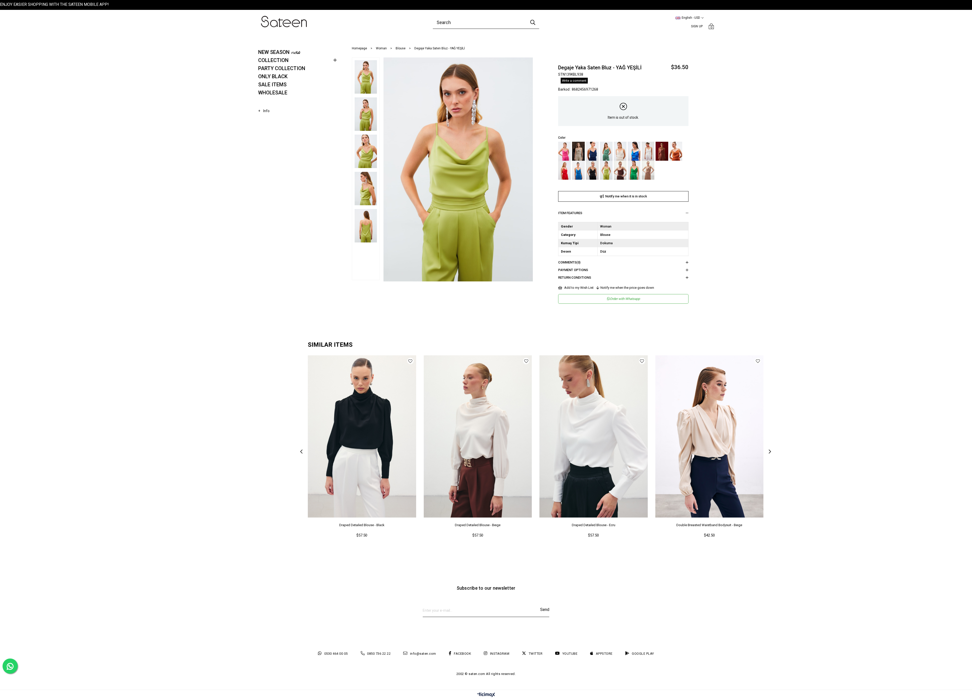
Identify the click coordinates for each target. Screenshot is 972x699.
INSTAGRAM (499, 653)
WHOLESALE (272, 93)
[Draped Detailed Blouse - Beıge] (478, 436)
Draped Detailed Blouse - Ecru (593, 525)
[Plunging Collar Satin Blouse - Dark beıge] (578, 151)
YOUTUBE (569, 653)
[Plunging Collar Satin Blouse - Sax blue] (634, 151)
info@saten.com (423, 653)
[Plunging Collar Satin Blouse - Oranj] (676, 151)
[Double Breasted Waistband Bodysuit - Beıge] (709, 436)
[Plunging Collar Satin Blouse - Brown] (620, 170)
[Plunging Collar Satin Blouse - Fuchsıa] (564, 151)
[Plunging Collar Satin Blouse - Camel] (648, 170)
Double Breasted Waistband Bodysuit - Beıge (709, 525)
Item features (570, 213)
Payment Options (573, 270)
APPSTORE (604, 653)
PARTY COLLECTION (281, 68)
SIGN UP (697, 26)
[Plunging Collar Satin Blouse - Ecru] (648, 151)
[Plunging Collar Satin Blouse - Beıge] (620, 151)
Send (544, 609)
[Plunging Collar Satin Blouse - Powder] (662, 151)
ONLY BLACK (273, 76)
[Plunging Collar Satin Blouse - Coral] (564, 170)
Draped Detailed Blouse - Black (361, 525)
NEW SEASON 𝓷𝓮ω (279, 52)
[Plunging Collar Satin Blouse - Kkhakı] (606, 151)
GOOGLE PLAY (643, 653)
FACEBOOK (462, 653)
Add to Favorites (410, 361)
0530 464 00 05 (336, 653)
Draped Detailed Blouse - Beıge (477, 525)
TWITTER (535, 653)
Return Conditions (574, 277)
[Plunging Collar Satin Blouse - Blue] (592, 151)
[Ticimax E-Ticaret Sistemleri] (486, 695)
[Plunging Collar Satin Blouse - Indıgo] (578, 170)
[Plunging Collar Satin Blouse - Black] (592, 170)
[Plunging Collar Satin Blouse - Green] (634, 170)
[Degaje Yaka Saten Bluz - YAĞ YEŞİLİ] (606, 170)
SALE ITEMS (272, 84)
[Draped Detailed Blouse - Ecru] (593, 436)
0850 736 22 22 (379, 653)
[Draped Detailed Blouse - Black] (362, 436)
